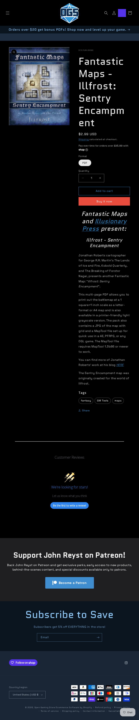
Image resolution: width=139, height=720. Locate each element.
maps (118, 400)
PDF (84, 162)
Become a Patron (73, 583)
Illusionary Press (104, 225)
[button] (8, 13)
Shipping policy (70, 711)
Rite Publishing (86, 50)
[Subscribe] (98, 637)
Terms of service (50, 711)
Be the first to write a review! (69, 505)
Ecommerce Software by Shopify (74, 707)
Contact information (94, 711)
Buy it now (104, 201)
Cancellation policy (119, 711)
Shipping (84, 139)
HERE (120, 365)
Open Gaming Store (44, 707)
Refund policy (103, 707)
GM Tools (102, 400)
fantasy (86, 400)
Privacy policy (122, 707)
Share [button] (86, 410)
